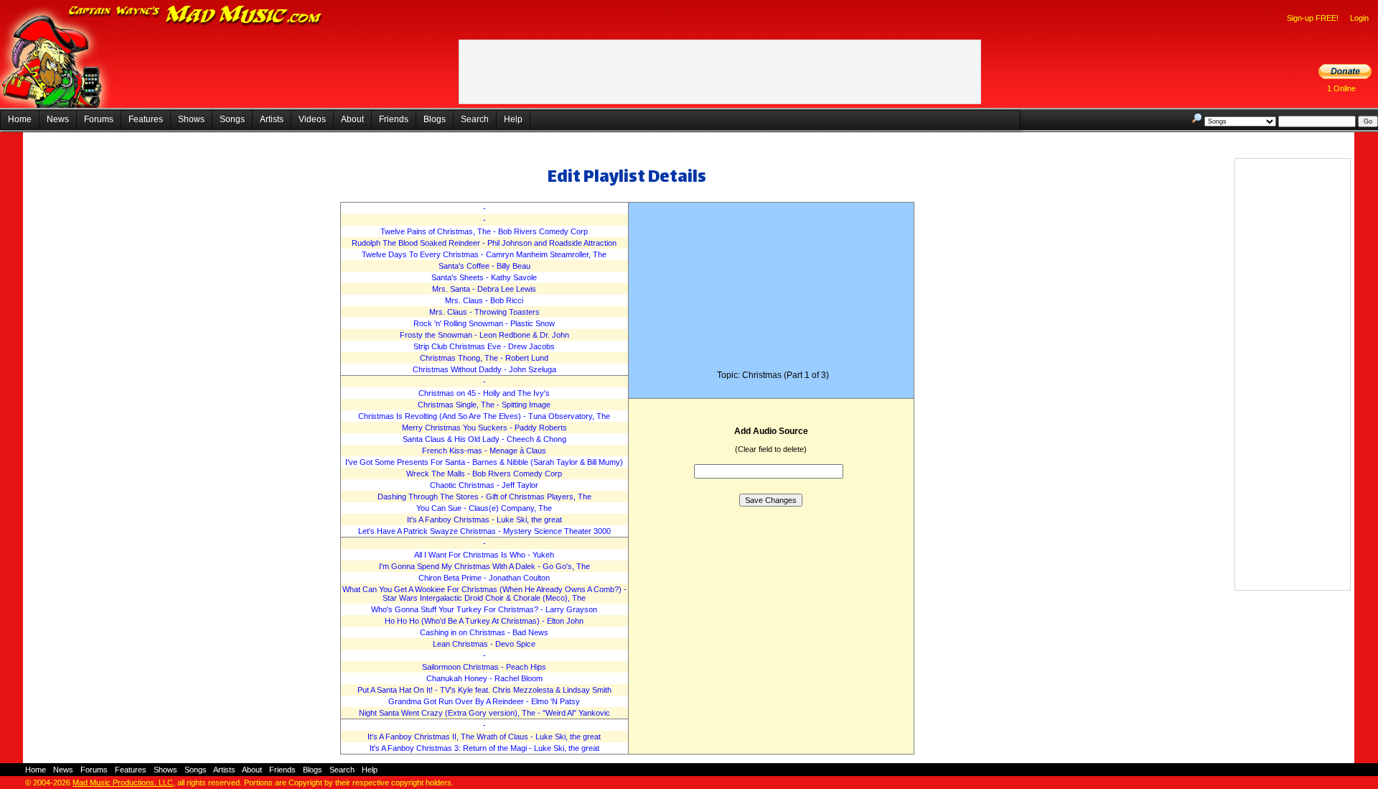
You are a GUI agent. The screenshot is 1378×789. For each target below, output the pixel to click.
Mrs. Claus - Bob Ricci (484, 300)
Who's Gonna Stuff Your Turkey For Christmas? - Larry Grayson (484, 609)
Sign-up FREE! (1313, 18)
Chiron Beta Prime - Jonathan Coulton (484, 577)
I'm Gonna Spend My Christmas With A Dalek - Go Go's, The (484, 566)
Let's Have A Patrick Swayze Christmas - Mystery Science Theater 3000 (484, 531)
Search (475, 119)
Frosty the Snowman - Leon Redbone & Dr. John (484, 335)
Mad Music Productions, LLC (122, 782)
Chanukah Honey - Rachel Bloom (484, 678)
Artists (271, 119)
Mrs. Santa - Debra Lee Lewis (484, 289)
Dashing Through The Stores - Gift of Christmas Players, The (484, 496)
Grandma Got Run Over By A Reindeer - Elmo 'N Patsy (484, 701)
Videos (312, 119)
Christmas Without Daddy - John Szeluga (484, 369)
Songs (232, 119)
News (58, 119)
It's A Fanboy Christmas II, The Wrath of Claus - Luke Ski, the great (484, 736)
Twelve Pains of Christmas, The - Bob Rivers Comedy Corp (484, 231)
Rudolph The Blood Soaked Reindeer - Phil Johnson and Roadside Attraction (484, 243)
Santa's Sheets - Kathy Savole (484, 277)
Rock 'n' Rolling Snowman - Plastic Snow (484, 323)
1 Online (1341, 88)
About (352, 119)
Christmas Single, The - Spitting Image (484, 404)
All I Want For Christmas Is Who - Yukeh (484, 554)
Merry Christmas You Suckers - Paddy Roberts (484, 427)
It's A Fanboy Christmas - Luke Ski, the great (484, 519)
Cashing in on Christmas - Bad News (484, 632)
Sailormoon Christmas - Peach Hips (484, 667)
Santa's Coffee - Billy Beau (484, 266)
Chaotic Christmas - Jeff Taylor (484, 485)
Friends (393, 119)
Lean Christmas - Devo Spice (484, 644)
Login (1359, 18)
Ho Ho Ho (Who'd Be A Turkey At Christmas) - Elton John (484, 621)
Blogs (434, 119)
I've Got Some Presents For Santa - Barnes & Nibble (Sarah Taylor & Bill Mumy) (484, 462)
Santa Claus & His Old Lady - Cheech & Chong (484, 439)
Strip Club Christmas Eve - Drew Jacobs (484, 346)
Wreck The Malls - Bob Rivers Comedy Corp (484, 473)
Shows (191, 119)
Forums (98, 119)
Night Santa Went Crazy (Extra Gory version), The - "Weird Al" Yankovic (484, 713)
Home (20, 119)
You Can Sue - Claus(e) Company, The (484, 508)
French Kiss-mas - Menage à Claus (484, 450)
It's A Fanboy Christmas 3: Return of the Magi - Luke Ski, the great (484, 748)
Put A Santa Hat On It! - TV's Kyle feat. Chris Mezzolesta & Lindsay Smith (484, 690)
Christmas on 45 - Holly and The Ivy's (484, 393)
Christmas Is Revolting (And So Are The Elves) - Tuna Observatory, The (484, 416)
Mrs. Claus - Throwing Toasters (484, 312)
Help (513, 119)
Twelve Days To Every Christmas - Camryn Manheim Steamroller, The (484, 254)
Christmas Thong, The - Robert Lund (484, 358)
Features (145, 119)
